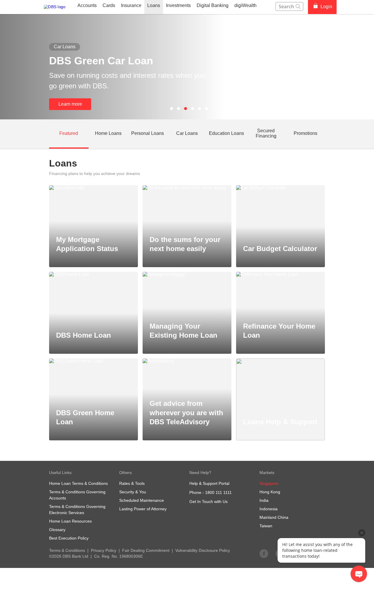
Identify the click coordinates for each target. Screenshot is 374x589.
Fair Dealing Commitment (145, 550)
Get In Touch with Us (208, 501)
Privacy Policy (103, 550)
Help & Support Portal (209, 483)
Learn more (70, 104)
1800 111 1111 (218, 492)
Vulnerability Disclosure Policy (202, 550)
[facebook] (263, 553)
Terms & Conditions (67, 550)
